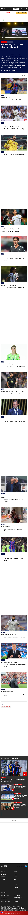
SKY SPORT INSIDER (21, 12)
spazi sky (16, 884)
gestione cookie (5, 895)
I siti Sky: (3, 871)
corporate (16, 901)
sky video (3, 879)
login (25, 8)
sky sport (3, 874)
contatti (22, 908)
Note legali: (3, 892)
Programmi (16, 887)
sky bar (16, 882)
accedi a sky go (21, 866)
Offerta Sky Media (5, 901)
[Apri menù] (1, 12)
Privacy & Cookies (9, 907)
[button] (11, 913)
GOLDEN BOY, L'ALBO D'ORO (8, 70)
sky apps (16, 876)
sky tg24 (3, 876)
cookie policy (17, 895)
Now (15, 879)
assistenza (18, 908)
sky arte (3, 882)
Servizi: (15, 871)
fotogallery (6, 706)
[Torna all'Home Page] (7, 12)
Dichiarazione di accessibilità (17, 898)
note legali (4, 898)
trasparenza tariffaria (12, 908)
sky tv (15, 874)
